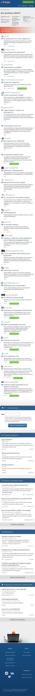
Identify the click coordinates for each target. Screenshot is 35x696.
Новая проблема (28, 2)
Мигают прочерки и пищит (13, 95)
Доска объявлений (10, 662)
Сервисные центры (10, 652)
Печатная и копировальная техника (16, 19)
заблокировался (9, 212)
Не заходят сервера (10, 224)
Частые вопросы (26, 655)
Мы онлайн (27, 652)
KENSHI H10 (7, 210)
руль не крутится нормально (14, 52)
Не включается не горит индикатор (16, 38)
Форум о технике (10, 665)
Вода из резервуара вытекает (14, 324)
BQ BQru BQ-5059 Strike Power (11, 283)
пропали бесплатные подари (14, 182)
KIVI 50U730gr (7, 307)
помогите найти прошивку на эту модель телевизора (15, 386)
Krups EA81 (7, 322)
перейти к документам (17, 619)
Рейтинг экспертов (27, 674)
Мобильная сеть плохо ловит (14, 285)
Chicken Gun (7, 222)
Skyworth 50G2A (8, 235)
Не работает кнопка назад (13, 297)
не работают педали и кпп (13, 154)
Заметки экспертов (10, 655)
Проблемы (24, 5)
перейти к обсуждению (17, 577)
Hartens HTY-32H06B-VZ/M (11, 168)
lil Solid (6, 353)
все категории (27, 22)
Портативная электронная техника (15, 24)
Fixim (6, 2)
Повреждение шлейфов (12, 67)
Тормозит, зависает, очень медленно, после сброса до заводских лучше (17, 239)
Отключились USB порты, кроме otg (17, 369)
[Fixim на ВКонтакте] (12, 673)
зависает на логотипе (11, 340)
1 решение (23, 88)
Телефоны (26, 20)
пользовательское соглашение (19, 689)
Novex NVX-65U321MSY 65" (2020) (14, 251)
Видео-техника (5, 19)
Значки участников (27, 677)
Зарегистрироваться (17, 425)
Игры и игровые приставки (5, 21)
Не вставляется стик (11, 356)
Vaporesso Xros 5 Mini (8, 107)
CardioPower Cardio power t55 (12, 92)
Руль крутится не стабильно (13, 141)
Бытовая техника (5, 16)
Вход (31, 5)
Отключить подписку (11, 82)
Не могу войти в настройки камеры (16, 197)
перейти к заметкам (17, 524)
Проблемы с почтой (10, 270)
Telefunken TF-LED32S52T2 (11, 382)
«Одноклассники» (9, 180)
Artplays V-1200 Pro (10, 49)
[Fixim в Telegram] (6, 673)
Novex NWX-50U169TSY (12, 295)
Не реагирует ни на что (12, 126)
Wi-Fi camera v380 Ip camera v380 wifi (13, 80)
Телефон (6, 268)
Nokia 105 (5, 337)
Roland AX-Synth (8, 64)
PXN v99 (6, 36)
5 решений (19, 378)
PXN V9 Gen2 (7, 138)
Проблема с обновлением (13, 170)
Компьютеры (15, 16)
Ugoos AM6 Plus (8, 366)
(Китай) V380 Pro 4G (9, 195)
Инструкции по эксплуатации (10, 658)
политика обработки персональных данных (14, 690)
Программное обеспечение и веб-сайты (28, 18)
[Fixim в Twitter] (9, 677)
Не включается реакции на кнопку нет (17, 310)
